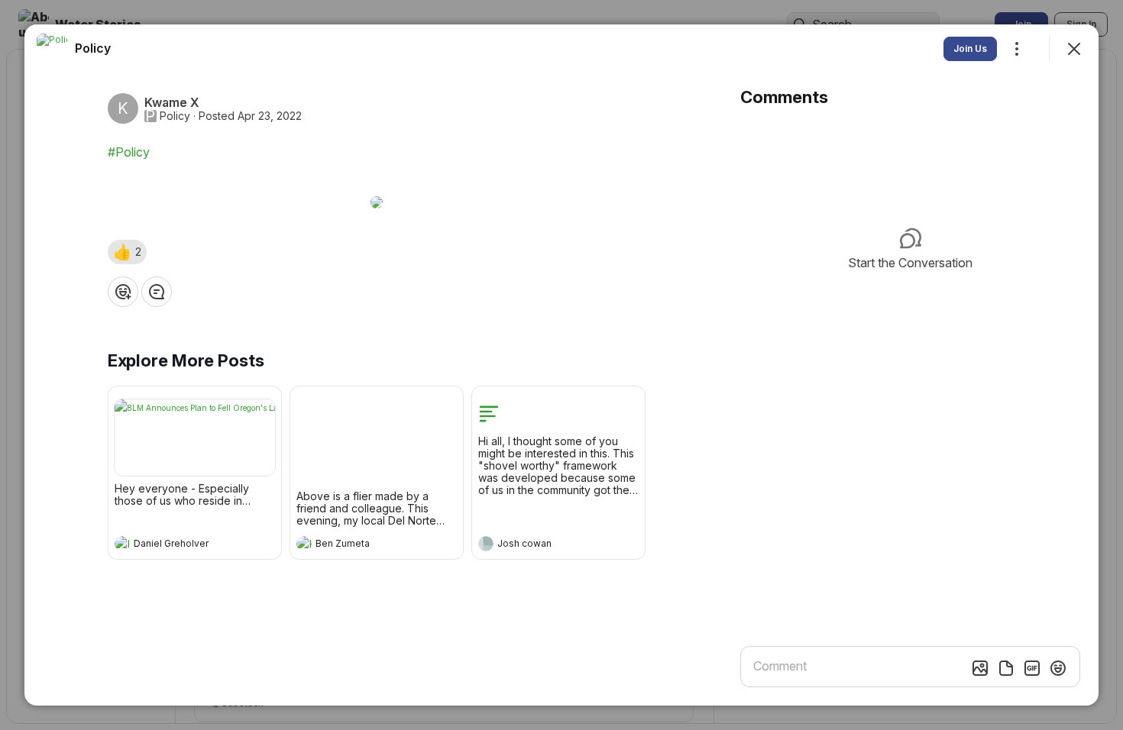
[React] (123, 291)
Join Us (970, 48)
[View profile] (122, 543)
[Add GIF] (1032, 668)
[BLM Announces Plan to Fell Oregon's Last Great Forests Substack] (195, 437)
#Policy (129, 152)
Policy (175, 116)
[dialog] (561, 365)
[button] (127, 252)
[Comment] (156, 291)
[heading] (179, 545)
